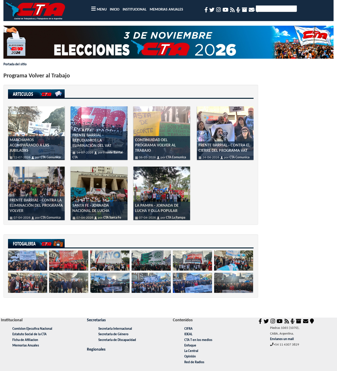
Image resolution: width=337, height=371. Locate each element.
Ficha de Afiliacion (25, 340)
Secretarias (96, 320)
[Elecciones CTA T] (168, 44)
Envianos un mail (282, 339)
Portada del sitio (15, 64)
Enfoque (190, 345)
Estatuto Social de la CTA (29, 334)
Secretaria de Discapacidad (117, 340)
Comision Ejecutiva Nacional (32, 329)
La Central (191, 351)
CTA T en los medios (198, 340)
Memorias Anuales (25, 345)
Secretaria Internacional (115, 329)
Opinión (190, 356)
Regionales (96, 350)
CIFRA (188, 329)
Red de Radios (194, 362)
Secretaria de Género (113, 334)
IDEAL (188, 334)
